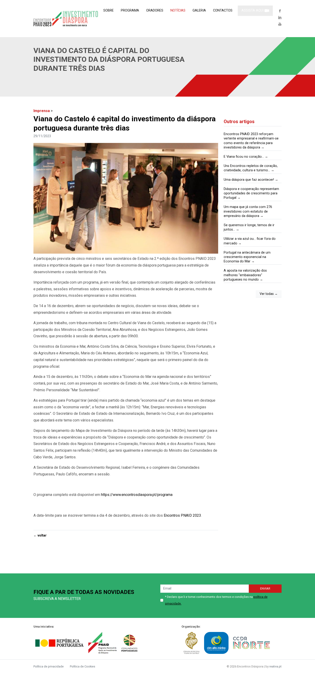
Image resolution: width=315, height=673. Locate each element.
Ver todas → (269, 294)
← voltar (40, 535)
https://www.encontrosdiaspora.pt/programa (136, 494)
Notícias (177, 10)
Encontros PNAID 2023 (182, 515)
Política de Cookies (82, 666)
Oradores (154, 10)
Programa (130, 10)
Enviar (265, 588)
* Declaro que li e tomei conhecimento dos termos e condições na (216, 600)
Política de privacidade (48, 666)
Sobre (108, 10)
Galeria (199, 10)
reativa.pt (275, 666)
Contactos (222, 10)
